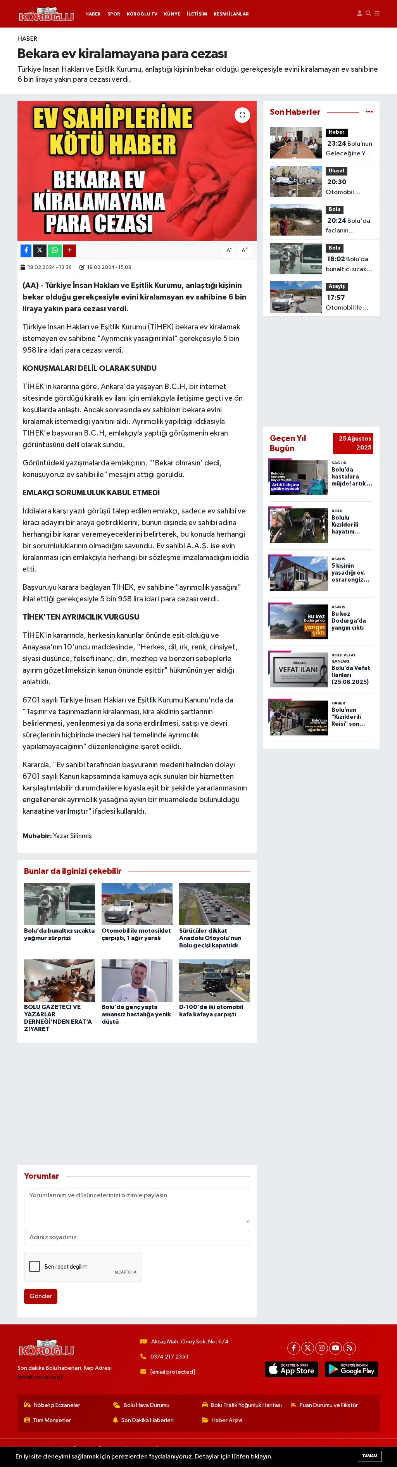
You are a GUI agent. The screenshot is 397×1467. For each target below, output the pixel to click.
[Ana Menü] (377, 13)
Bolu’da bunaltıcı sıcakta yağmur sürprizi (349, 265)
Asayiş (337, 286)
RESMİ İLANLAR (231, 14)
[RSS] (349, 1348)
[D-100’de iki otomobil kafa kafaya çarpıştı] (214, 980)
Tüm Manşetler (52, 1420)
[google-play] (351, 1369)
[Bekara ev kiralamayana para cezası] (137, 171)
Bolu (334, 209)
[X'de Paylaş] (40, 250)
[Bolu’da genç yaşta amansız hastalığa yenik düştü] (137, 980)
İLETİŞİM (197, 14)
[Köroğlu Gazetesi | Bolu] (46, 13)
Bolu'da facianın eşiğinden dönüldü (348, 226)
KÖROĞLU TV (142, 14)
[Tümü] (369, 112)
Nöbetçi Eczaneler (57, 1405)
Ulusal (336, 171)
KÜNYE (172, 14)
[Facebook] (293, 1348)
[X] (307, 1348)
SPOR (113, 14)
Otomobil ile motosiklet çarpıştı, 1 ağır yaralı (346, 303)
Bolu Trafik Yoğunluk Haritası (246, 1405)
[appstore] (291, 1369)
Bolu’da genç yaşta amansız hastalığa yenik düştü (136, 1014)
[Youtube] (335, 1348)
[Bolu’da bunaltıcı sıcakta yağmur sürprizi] (59, 904)
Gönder (40, 1296)
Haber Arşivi (227, 1420)
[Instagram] (321, 1348)
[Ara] (368, 13)
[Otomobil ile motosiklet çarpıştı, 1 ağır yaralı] (137, 904)
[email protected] (39, 1377)
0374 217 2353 (169, 1357)
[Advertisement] (137, 1104)
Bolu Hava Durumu (146, 1405)
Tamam (369, 1456)
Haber (27, 39)
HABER (93, 14)
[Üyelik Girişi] (359, 13)
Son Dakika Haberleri (147, 1420)
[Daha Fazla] (69, 250)
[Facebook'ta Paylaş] (26, 250)
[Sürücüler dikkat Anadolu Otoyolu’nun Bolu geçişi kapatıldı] (214, 904)
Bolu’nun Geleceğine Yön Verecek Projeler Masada (349, 149)
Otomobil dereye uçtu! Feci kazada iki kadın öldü (347, 188)
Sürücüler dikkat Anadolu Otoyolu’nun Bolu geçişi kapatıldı (210, 938)
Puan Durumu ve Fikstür (329, 1405)
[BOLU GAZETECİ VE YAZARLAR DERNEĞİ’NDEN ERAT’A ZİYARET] (59, 980)
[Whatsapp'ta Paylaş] (55, 250)
